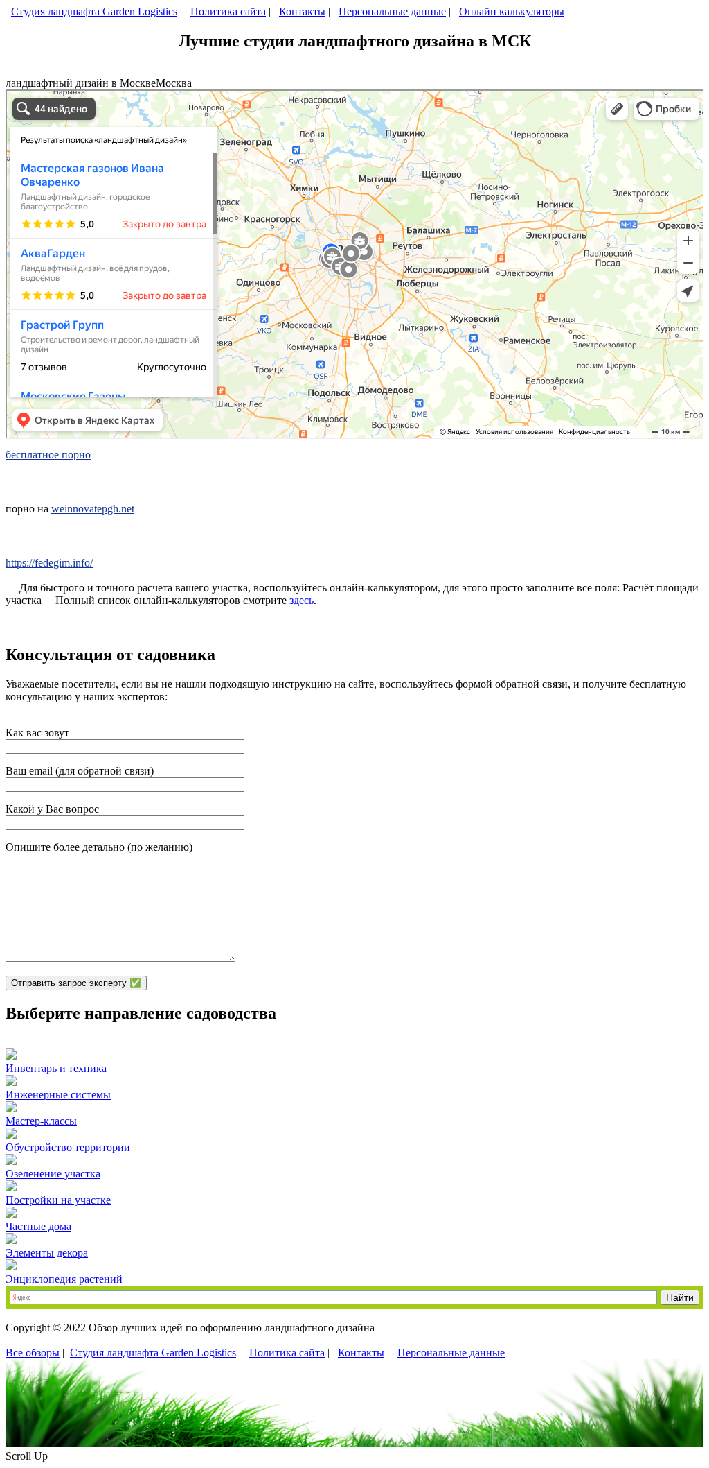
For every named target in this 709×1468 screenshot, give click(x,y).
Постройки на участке (58, 1200)
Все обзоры (33, 1352)
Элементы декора (47, 1253)
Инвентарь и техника (56, 1068)
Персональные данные (392, 11)
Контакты (302, 11)
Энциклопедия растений (64, 1279)
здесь (301, 600)
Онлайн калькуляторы (511, 11)
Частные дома (38, 1226)
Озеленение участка (53, 1174)
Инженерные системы (58, 1094)
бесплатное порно (48, 454)
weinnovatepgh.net (92, 509)
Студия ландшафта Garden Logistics (94, 11)
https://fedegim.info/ (49, 563)
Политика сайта (228, 11)
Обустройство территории (68, 1147)
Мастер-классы (41, 1121)
